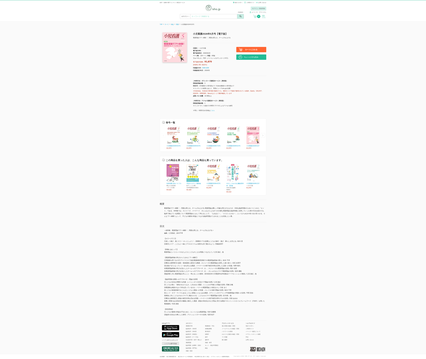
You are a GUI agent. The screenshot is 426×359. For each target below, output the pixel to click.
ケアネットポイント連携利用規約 (220, 356)
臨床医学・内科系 (191, 328)
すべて (167, 24)
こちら (212, 110)
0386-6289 (205, 68)
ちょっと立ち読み (251, 57)
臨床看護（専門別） (192, 348)
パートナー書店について (253, 331)
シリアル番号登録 (170, 343)
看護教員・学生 (209, 326)
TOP (161, 24)
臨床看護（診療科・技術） (194, 345)
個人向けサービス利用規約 (185, 356)
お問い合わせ (262, 2)
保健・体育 (208, 342)
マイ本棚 (224, 337)
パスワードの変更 (227, 331)
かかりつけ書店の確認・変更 (230, 334)
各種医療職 (208, 328)
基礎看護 (188, 342)
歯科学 (207, 340)
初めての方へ (239, 2)
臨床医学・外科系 (191, 331)
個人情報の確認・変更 (228, 326)
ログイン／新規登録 (258, 8)
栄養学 (207, 334)
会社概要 (162, 356)
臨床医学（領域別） (192, 334)
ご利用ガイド (250, 2)
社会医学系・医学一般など (194, 340)
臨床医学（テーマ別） (192, 337)
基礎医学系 (189, 326)
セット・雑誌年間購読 (211, 345)
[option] (176, 137)
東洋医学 (207, 331)
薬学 (206, 337)
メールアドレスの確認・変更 (230, 328)
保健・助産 (189, 351)
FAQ (247, 337)
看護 (177, 24)
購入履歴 (224, 340)
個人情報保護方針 (171, 356)
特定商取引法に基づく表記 (202, 356)
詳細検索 (240, 12)
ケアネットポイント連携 (253, 334)
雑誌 (172, 24)
